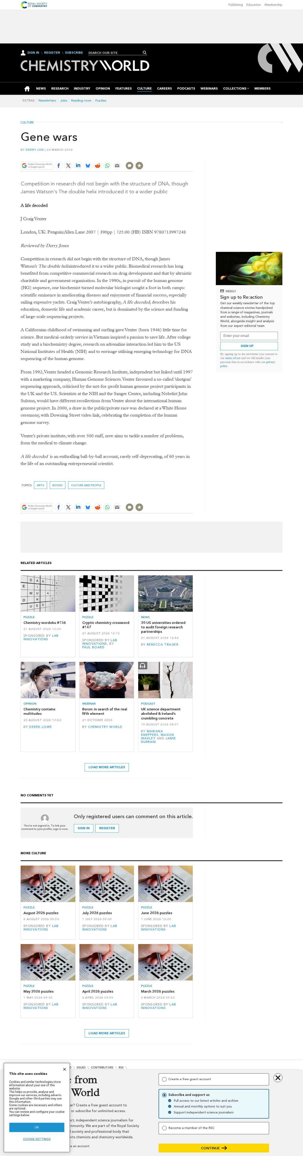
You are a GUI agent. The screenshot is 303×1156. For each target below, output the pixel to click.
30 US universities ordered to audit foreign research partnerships (163, 627)
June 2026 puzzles (156, 913)
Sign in (84, 828)
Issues (81, 1067)
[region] (37, 1107)
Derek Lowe (40, 727)
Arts (40, 485)
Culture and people (86, 485)
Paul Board (93, 647)
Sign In (33, 53)
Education (253, 5)
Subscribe (74, 53)
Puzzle (29, 617)
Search (144, 52)
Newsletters (47, 100)
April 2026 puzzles (97, 991)
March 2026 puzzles (157, 991)
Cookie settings (37, 1139)
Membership (273, 5)
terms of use (232, 358)
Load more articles (107, 767)
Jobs (63, 100)
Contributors (102, 1067)
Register (52, 53)
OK (37, 1127)
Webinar (89, 703)
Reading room (81, 100)
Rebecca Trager (162, 645)
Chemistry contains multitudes (39, 711)
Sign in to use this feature (172, 155)
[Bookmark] (139, 166)
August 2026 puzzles (41, 913)
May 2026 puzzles (38, 991)
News (145, 617)
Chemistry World (105, 727)
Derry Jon (35, 149)
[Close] (64, 1069)
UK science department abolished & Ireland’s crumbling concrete (161, 713)
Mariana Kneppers (152, 733)
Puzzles (100, 100)
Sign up (247, 346)
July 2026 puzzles (97, 913)
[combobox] (116, 53)
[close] (192, 155)
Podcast (148, 703)
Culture (27, 122)
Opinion (30, 703)
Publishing (235, 5)
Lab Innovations (41, 637)
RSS (121, 1067)
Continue (210, 1148)
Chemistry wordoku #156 (45, 623)
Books (58, 485)
